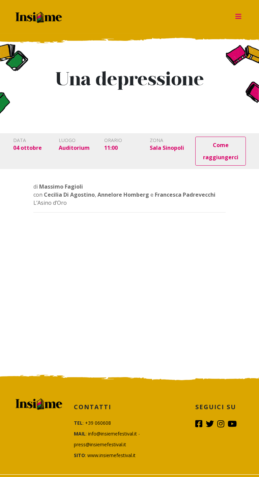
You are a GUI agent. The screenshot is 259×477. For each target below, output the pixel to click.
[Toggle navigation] (238, 16)
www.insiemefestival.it (111, 455)
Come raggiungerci (220, 151)
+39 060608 (98, 423)
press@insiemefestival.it (100, 444)
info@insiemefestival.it (112, 433)
